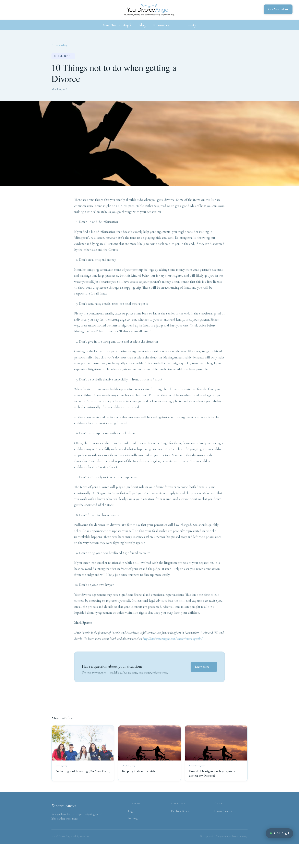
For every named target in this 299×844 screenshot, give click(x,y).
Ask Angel (134, 818)
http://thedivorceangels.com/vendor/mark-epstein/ (172, 639)
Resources (161, 25)
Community (186, 25)
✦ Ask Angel (281, 833)
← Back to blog (59, 45)
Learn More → (204, 666)
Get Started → (278, 9)
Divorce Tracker (223, 811)
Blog (142, 25)
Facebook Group (180, 811)
